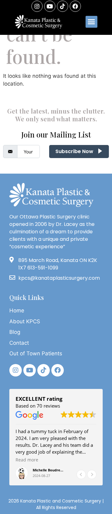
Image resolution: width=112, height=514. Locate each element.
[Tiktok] (43, 370)
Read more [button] (27, 460)
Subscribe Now (75, 151)
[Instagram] (37, 6)
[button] (91, 22)
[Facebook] (75, 6)
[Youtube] (49, 6)
